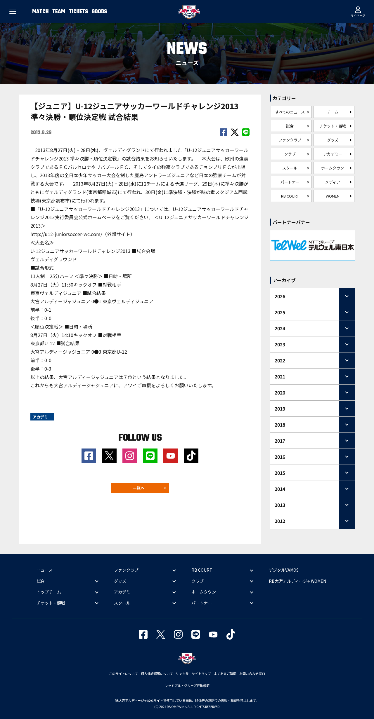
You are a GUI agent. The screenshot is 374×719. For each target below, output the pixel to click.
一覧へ (138, 488)
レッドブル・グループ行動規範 (187, 685)
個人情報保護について (157, 673)
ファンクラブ (289, 140)
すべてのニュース (290, 112)
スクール (289, 168)
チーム (332, 112)
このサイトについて (123, 673)
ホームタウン (332, 168)
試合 (290, 126)
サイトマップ (201, 673)
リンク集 (182, 673)
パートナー (289, 182)
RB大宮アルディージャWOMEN (297, 581)
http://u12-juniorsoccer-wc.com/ (66, 234)
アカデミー (332, 154)
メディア (332, 182)
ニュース (45, 570)
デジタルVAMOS (284, 570)
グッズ (332, 140)
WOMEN (333, 196)
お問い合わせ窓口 (252, 673)
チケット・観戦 (332, 126)
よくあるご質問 (225, 673)
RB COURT (290, 196)
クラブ (290, 154)
